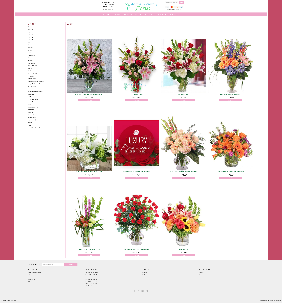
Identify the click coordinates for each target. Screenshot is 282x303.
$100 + (29, 45)
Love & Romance (148, 14)
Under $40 (31, 29)
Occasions (106, 14)
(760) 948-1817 (108, 9)
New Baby (30, 68)
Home (17, 18)
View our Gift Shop (162, 14)
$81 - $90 (30, 42)
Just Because (31, 63)
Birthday (138, 14)
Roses (29, 104)
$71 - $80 (30, 40)
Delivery (30, 122)
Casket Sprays (32, 78)
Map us (30, 281)
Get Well (30, 60)
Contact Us (31, 115)
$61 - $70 (30, 37)
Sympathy (117, 14)
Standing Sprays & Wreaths (36, 81)
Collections (128, 14)
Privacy (30, 125)
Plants (29, 97)
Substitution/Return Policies (36, 128)
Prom (29, 53)
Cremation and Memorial (35, 89)
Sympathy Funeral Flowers (35, 84)
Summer (30, 50)
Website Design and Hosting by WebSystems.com (270, 300)
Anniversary (31, 55)
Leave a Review (32, 117)
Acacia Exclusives (33, 107)
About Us (30, 112)
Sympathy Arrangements (35, 91)
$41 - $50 (30, 32)
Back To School (32, 73)
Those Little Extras (33, 99)
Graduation (31, 71)
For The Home (32, 86)
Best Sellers (31, 102)
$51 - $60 (30, 34)
